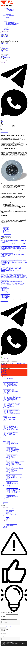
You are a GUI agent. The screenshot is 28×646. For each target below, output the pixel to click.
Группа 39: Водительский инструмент (11, 403)
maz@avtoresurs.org (5, 48)
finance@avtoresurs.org (5, 53)
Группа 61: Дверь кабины (8, 406)
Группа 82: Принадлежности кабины (11, 410)
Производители (6, 27)
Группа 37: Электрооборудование (10, 400)
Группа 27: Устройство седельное (10, 391)
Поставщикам (6, 29)
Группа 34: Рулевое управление (10, 398)
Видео (7, 512)
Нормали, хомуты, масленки (9, 417)
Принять (23, 643)
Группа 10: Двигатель (8, 378)
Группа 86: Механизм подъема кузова (11, 413)
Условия (7, 517)
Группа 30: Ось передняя (8, 394)
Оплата (4, 515)
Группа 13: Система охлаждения (10, 382)
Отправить (3, 628)
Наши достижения (10, 510)
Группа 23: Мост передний (9, 387)
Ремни (4, 435)
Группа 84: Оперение (8, 411)
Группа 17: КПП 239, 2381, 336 (10, 431)
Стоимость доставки (10, 525)
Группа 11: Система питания (9, 379)
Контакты (5, 28)
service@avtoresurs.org (5, 57)
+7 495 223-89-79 (4, 43)
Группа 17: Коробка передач (9, 384)
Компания (5, 507)
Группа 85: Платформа (8, 412)
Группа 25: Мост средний (8, 390)
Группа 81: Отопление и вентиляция (11, 409)
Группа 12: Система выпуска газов (11, 380)
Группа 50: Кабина (7, 405)
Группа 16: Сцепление (8, 383)
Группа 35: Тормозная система (10, 399)
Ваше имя (3, 613)
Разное (4, 420)
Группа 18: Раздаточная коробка (10, 385)
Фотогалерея (8, 513)
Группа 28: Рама (6, 392)
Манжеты (5, 416)
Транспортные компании (11, 524)
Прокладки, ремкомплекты (9, 419)
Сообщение (3, 619)
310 (3, 56)
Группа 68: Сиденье (7, 407)
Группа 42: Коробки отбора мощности (11, 404)
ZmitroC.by (10, 363)
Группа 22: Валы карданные (9, 386)
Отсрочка (8, 518)
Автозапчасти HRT (10, 508)
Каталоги (5, 414)
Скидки (7, 519)
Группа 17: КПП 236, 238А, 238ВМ (11, 429)
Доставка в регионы (10, 521)
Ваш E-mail (3, 615)
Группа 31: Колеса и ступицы (9, 396)
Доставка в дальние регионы (12, 522)
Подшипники (6, 418)
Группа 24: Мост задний (8, 389)
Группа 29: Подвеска (7, 393)
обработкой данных (10, 626)
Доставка (5, 520)
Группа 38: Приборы (7, 402)
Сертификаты (9, 511)
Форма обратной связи (6, 358)
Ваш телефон (4, 616)
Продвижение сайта (20, 363)
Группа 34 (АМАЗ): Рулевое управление (12, 397)
